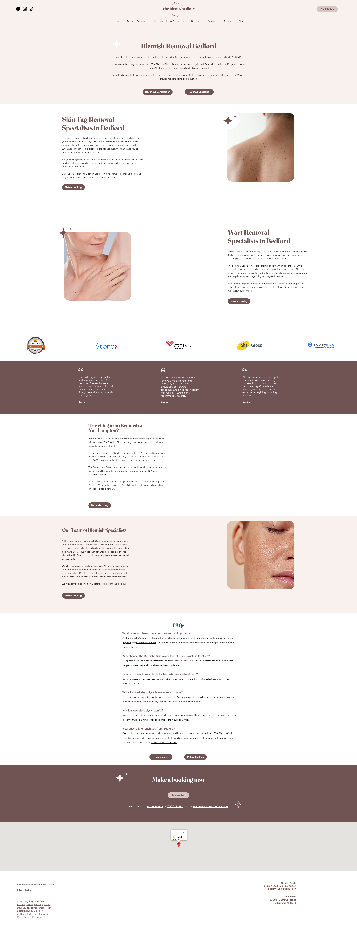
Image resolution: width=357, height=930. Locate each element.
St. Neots (21, 913)
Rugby (29, 910)
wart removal (249, 272)
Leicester (43, 913)
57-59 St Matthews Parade (164, 742)
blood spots (68, 576)
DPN (80, 573)
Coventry (36, 917)
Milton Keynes (24, 917)
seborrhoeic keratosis (111, 573)
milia (74, 573)
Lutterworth (32, 913)
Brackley (38, 910)
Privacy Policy (24, 890)
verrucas (66, 573)
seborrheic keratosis (146, 642)
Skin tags (66, 138)
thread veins (219, 638)
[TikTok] (31, 9)
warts (203, 638)
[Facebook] (18, 9)
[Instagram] (25, 9)
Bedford (21, 910)
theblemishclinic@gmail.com (210, 806)
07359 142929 (155, 806)
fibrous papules (91, 573)
